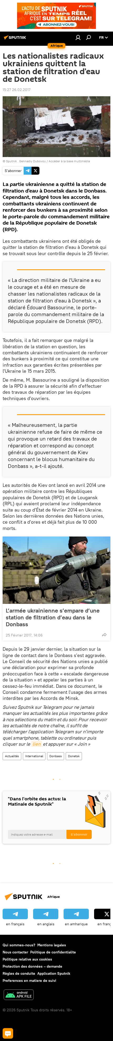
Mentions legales (51, 945)
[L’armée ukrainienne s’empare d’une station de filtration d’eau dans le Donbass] (56, 570)
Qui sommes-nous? (19, 945)
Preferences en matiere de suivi (29, 980)
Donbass (55, 756)
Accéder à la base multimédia (69, 161)
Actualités (12, 756)
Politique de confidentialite (53, 952)
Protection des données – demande (32, 966)
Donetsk (74, 756)
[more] (104, 634)
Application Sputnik (53, 973)
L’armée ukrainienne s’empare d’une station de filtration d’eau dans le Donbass (53, 617)
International (34, 756)
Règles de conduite (19, 973)
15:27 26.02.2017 (16, 89)
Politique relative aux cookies (27, 959)
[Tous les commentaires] (8, 1033)
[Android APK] (19, 995)
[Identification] (78, 37)
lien (36, 744)
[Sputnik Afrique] (16, 39)
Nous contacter (15, 952)
